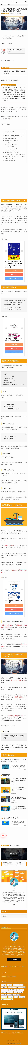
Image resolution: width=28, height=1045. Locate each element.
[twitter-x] (14, 905)
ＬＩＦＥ (9, 999)
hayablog (14, 2)
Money (9, 985)
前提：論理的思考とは (10, 138)
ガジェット (11, 987)
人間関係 (4, 992)
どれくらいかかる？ (12, 144)
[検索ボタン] (26, 2)
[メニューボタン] (2, 2)
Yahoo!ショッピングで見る (14, 278)
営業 (10, 994)
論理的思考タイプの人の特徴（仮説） (16, 154)
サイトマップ (9, 1040)
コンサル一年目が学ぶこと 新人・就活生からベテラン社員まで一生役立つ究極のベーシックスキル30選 (13, 264)
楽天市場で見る (14, 274)
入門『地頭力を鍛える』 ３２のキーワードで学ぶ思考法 (13, 339)
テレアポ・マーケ (20, 987)
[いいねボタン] (3, 835)
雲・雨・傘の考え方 (10, 160)
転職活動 (22, 997)
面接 (3, 999)
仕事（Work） (5, 13)
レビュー (20, 989)
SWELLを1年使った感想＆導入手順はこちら (12, 1033)
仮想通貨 (4, 994)
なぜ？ (9, 142)
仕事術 (11, 992)
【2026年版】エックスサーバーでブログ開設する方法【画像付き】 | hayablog (17, 823)
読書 (16, 997)
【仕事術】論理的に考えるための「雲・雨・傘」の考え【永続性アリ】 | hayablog (17, 767)
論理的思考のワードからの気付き (13, 152)
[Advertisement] (14, 182)
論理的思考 (17, 845)
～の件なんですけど (12, 148)
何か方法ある (10, 146)
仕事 (12, 845)
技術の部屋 (17, 994)
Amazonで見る (14, 270)
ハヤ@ (2, 976)
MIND (3, 985)
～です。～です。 (11, 150)
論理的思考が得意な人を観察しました (14, 136)
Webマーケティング (18, 985)
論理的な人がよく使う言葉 (11, 140)
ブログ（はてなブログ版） (10, 976)
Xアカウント (14, 959)
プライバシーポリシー (17, 1040)
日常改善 (4, 997)
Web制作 (4, 987)
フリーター (5, 989)
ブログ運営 (13, 989)
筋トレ (10, 997)
